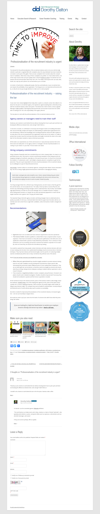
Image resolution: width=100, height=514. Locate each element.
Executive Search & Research (27, 19)
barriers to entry (45, 77)
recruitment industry (31, 352)
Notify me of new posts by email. (20, 478)
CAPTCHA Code (14, 491)
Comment (12, 439)
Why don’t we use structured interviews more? (40, 335)
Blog (76, 19)
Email (12, 463)
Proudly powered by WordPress (17, 507)
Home (12, 19)
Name (12, 457)
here (75, 134)
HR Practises (49, 350)
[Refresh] (22, 481)
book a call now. (49, 307)
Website (12, 469)
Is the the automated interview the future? (50, 364)
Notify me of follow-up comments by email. (23, 475)
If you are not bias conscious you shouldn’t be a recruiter (27, 257)
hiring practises (22, 352)
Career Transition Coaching (47, 19)
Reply (11, 395)
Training (62, 19)
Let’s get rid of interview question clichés (15, 335)
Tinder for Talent (52, 334)
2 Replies (12, 66)
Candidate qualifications (39, 350)
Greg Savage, (13, 167)
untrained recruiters (41, 352)
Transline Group (22, 282)
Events (70, 19)
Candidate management (27, 350)
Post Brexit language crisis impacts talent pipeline (28, 336)
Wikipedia (36, 408)
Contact (84, 19)
